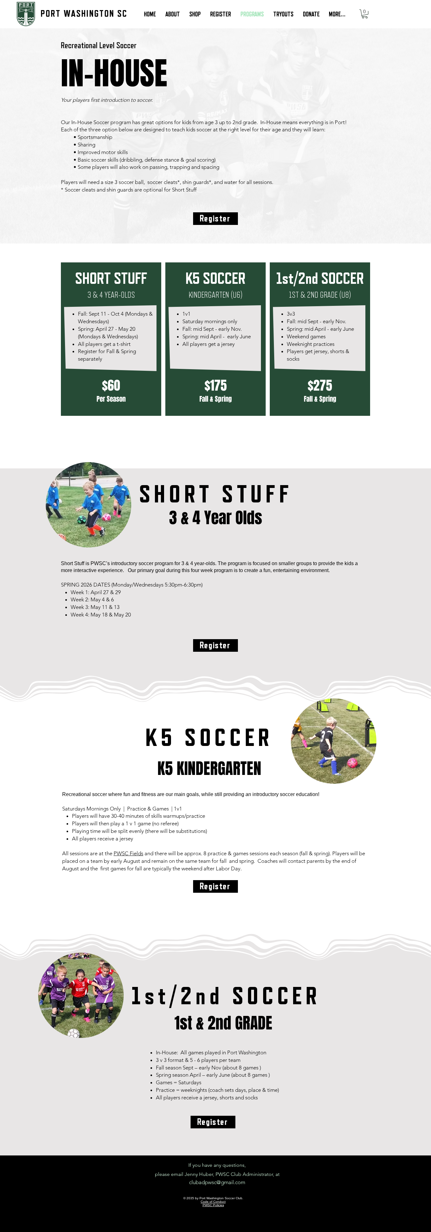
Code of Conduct (213, 1201)
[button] (364, 14)
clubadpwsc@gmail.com (217, 1182)
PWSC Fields (128, 853)
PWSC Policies (213, 1205)
